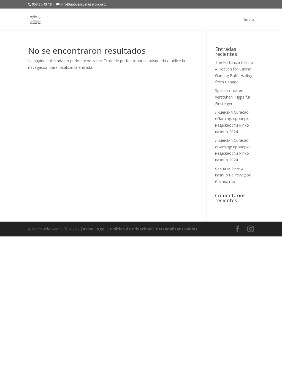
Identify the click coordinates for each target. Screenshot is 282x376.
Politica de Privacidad (131, 228)
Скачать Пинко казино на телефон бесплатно (233, 175)
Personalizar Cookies (176, 228)
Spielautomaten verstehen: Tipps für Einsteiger (232, 97)
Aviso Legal (94, 228)
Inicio (249, 20)
